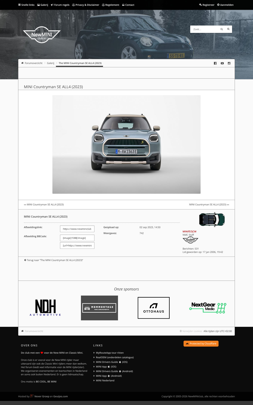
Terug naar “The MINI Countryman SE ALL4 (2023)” (55, 260)
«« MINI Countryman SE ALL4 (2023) (44, 204)
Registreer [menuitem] (208, 4)
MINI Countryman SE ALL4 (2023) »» (209, 204)
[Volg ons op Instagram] (229, 63)
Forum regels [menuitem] (61, 4)
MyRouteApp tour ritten (110, 352)
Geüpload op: (111, 227)
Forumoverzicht (34, 331)
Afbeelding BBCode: (35, 236)
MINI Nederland (105, 380)
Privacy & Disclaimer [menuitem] (87, 4)
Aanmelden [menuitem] (227, 4)
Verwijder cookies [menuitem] (192, 331)
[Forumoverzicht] (42, 35)
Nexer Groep (41, 396)
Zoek (221, 29)
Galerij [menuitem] (44, 4)
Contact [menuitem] (129, 4)
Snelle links (27, 4)
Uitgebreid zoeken (228, 29)
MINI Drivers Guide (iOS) (111, 362)
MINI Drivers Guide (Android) (114, 371)
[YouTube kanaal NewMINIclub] (222, 63)
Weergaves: (110, 233)
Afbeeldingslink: (33, 227)
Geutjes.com (60, 396)
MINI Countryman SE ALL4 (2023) (53, 86)
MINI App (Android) (109, 375)
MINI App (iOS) (106, 366)
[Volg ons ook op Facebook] (215, 63)
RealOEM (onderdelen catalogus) (115, 357)
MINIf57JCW (189, 231)
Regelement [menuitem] (112, 4)
